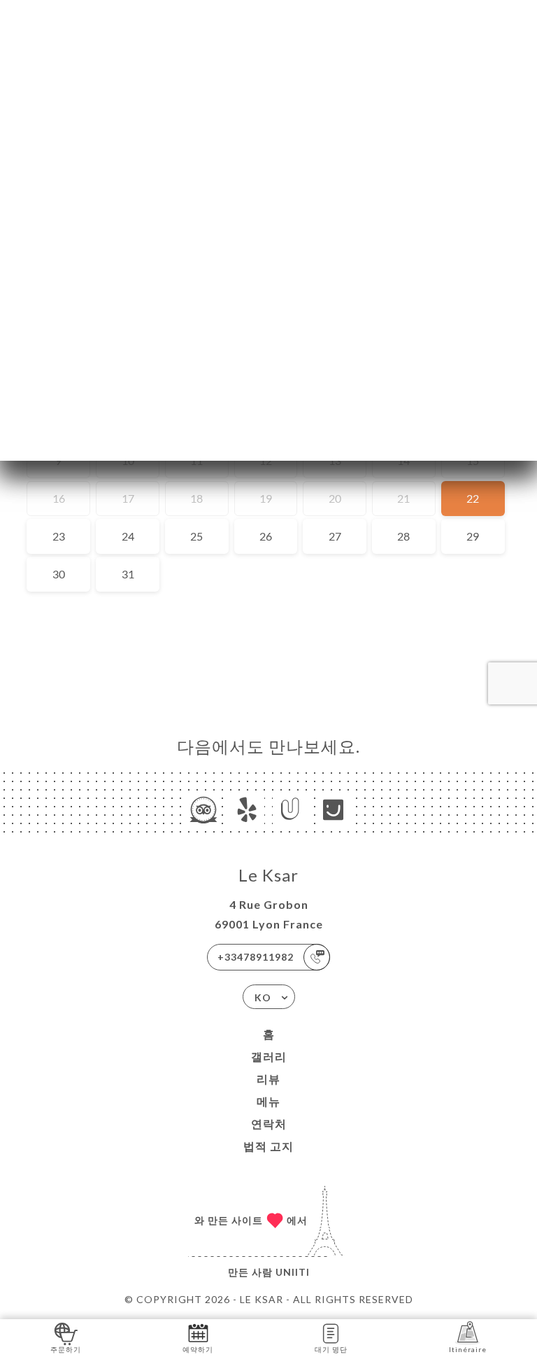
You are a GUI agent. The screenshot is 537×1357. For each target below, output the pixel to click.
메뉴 (268, 1101)
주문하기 (65, 1349)
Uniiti (292, 1272)
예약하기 (197, 1349)
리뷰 (268, 1078)
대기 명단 (331, 1349)
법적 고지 (268, 1146)
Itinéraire (468, 1349)
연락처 (269, 1123)
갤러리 (269, 1056)
